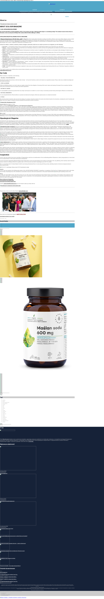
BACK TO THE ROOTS (37, 18)
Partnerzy (47, 13)
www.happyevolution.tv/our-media (7, 216)
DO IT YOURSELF (54, 18)
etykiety (3, 410)
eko (3, 409)
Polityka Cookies (5, 595)
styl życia (4, 418)
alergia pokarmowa (5, 402)
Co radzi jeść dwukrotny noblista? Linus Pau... (9, 574)
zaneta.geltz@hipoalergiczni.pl (10, 183)
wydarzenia (4, 419)
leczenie (3, 412)
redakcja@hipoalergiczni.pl (5, 70)
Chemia (68, 11)
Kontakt (79, 16)
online (67, 124)
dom (3, 406)
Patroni (48, 14)
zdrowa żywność (5, 420)
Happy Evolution (41, 16)
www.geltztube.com (23, 191)
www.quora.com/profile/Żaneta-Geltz (8, 181)
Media (52, 13)
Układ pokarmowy (41, 11)
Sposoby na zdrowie (27, 13)
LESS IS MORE (46, 18)
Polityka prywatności (6, 594)
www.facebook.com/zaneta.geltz (7, 180)
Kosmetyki (63, 11)
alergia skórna (4, 403)
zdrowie (3, 421)
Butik (67, 16)
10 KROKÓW (23, 18)
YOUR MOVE (61, 18)
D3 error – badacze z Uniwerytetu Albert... (8, 576)
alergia (3, 401)
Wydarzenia (40, 13)
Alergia (35, 9)
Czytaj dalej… (31, 441)
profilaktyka (4, 417)
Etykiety (62, 9)
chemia (3, 404)
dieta (3, 405)
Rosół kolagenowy (3, 572)
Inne (51, 11)
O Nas (73, 18)
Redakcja (77, 18)
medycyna (4, 413)
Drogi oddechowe (30, 11)
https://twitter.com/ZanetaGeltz (6, 179)
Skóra (48, 11)
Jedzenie (57, 11)
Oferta (3, 593)
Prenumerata (84, 18)
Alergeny (22, 11)
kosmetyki (4, 411)
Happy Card (29, 18)
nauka (3, 414)
